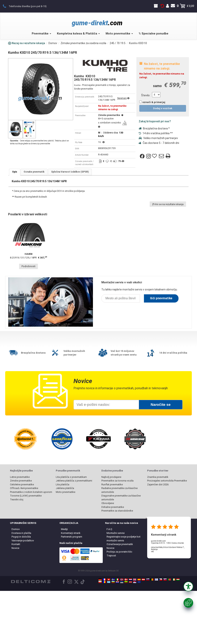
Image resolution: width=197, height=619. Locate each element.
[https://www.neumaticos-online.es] (139, 579)
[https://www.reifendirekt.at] (143, 579)
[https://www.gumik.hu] (177, 579)
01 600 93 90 (6, 6)
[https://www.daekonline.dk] (126, 579)
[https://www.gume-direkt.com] (147, 579)
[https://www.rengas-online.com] (156, 579)
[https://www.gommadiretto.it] (117, 579)
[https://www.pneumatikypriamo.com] (165, 579)
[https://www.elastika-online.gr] (108, 582)
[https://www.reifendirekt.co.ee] (121, 582)
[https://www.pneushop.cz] (160, 579)
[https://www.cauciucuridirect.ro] (104, 582)
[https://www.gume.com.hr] (117, 582)
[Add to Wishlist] (155, 156)
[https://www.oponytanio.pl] (100, 582)
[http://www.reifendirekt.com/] (139, 582)
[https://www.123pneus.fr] (104, 579)
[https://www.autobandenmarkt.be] (152, 579)
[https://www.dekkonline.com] (121, 579)
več (152, 551)
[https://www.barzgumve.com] (113, 582)
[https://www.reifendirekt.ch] (108, 579)
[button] (188, 586)
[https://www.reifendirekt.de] (100, 579)
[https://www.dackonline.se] (113, 579)
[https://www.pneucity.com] (169, 579)
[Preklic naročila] (162, 6)
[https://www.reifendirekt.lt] (126, 582)
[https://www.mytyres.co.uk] (134, 579)
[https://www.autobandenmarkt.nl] (130, 579)
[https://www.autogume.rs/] (134, 582)
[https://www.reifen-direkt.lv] (130, 582)
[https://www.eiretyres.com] (173, 579)
